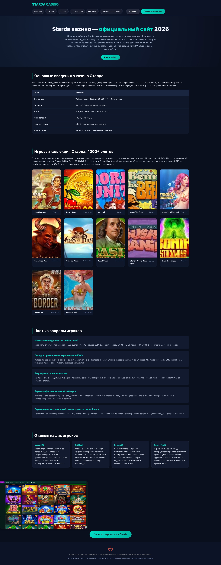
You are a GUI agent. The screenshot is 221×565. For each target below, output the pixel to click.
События (38, 11)
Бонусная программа (111, 11)
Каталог (51, 11)
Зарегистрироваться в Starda (110, 534)
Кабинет (133, 11)
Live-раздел (77, 11)
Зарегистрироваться (153, 11)
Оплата (63, 11)
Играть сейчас (110, 57)
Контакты (92, 11)
